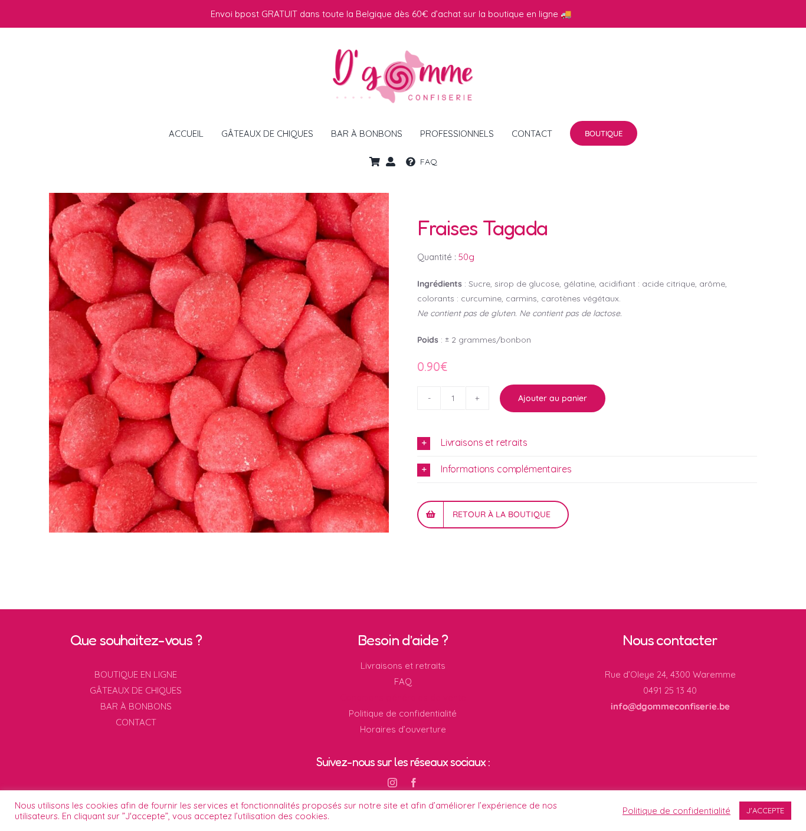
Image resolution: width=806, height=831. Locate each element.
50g (466, 256)
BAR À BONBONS (136, 706)
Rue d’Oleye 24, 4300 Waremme (670, 674)
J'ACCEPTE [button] (765, 810)
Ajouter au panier (552, 398)
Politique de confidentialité (403, 713)
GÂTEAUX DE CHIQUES (136, 690)
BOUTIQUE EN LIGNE (135, 674)
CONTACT (136, 722)
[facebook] (413, 782)
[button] (587, 443)
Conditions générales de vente (403, 697)
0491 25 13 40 (670, 690)
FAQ (403, 681)
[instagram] (392, 782)
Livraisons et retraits (403, 665)
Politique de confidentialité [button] (676, 811)
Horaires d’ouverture (403, 729)
